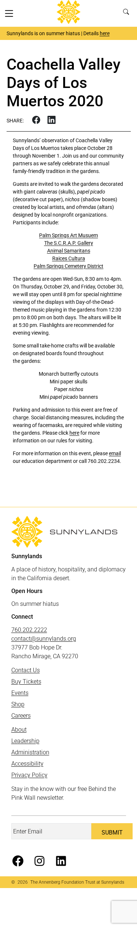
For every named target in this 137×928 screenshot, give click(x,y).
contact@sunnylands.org (43, 638)
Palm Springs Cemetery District (68, 266)
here (105, 33)
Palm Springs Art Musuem (68, 235)
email (115, 453)
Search (127, 13)
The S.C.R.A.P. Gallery (68, 243)
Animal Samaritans (68, 251)
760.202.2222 (29, 629)
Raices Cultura (68, 258)
